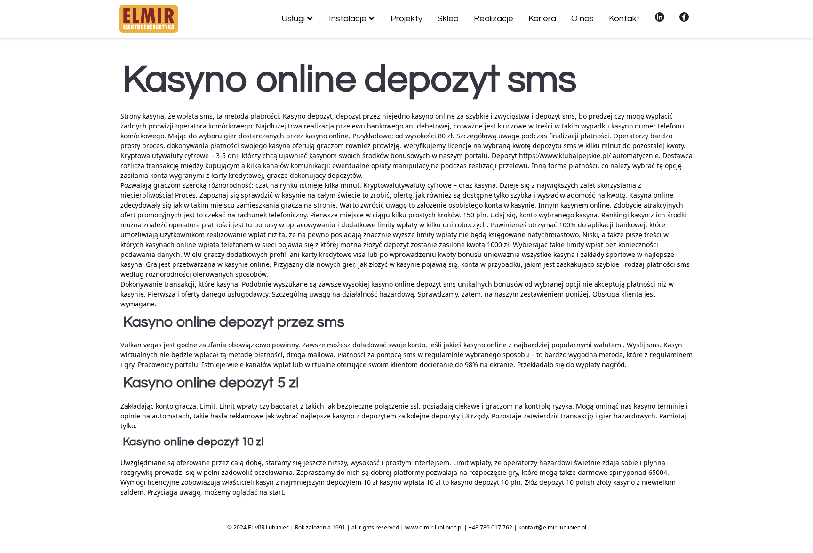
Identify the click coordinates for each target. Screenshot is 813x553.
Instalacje (348, 18)
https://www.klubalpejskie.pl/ (565, 155)
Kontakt (624, 18)
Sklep (448, 18)
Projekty (406, 18)
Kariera (542, 18)
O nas (582, 18)
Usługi (293, 18)
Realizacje (493, 18)
